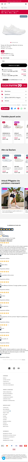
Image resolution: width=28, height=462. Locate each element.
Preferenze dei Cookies (8, 440)
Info (13, 55)
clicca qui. (23, 359)
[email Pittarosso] (18, 368)
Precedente (3, 240)
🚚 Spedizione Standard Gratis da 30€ (14, 1)
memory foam (23, 16)
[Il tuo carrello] (25, 4)
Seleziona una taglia (14, 65)
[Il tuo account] (5, 4)
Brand (18, 104)
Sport (21, 104)
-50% (4, 122)
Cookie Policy (6, 438)
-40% (16, 124)
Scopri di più (24, 105)
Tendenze (5, 189)
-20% (4, 157)
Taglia (3, 61)
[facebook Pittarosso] (9, 368)
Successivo (9, 240)
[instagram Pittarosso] (14, 368)
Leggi (24, 85)
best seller (17, 122)
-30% (2, 51)
